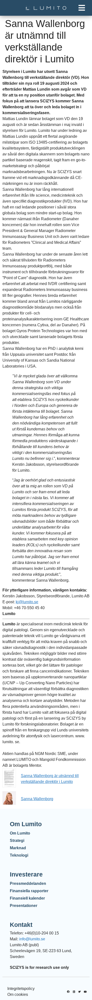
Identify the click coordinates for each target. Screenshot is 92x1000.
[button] (81, 8)
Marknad (18, 848)
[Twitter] (79, 992)
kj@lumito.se (27, 602)
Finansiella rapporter (29, 891)
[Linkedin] (74, 992)
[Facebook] (68, 992)
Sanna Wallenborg (37, 799)
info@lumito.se (32, 939)
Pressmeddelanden (28, 883)
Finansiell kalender (27, 898)
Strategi (17, 840)
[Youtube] (85, 992)
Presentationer (23, 906)
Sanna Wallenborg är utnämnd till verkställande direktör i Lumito (50, 779)
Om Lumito (20, 833)
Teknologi (19, 855)
